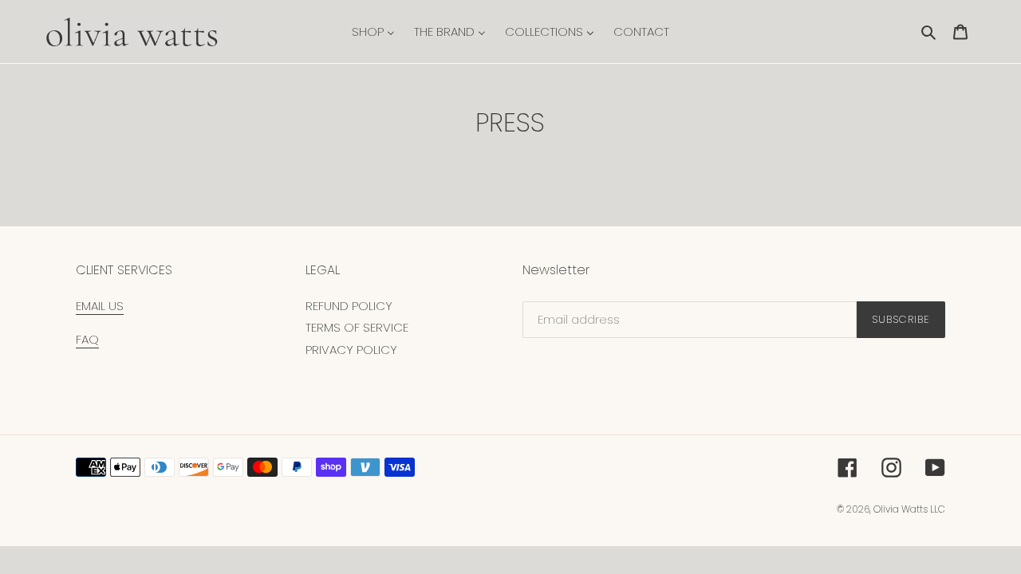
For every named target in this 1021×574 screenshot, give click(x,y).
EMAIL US (100, 305)
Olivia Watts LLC (909, 509)
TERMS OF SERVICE (357, 327)
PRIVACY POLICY (351, 349)
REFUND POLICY (349, 305)
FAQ (87, 339)
